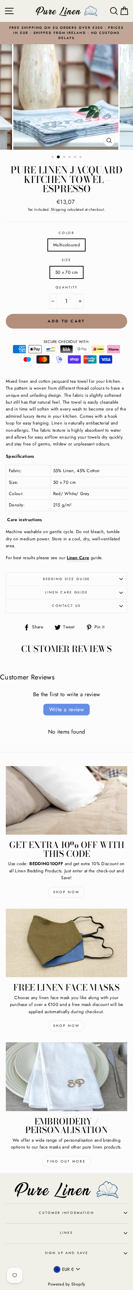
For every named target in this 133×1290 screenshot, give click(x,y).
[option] (66, 33)
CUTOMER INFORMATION (66, 1213)
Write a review (66, 709)
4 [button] (70, 157)
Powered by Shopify (66, 1284)
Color (66, 233)
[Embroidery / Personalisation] (66, 1076)
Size (66, 260)
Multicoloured (66, 245)
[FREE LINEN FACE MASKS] (66, 943)
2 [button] (58, 157)
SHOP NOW (66, 1025)
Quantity (67, 287)
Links (66, 1232)
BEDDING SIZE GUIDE (66, 579)
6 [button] (81, 157)
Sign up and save (66, 1253)
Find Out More (66, 1161)
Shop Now (66, 892)
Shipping (58, 209)
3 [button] (64, 157)
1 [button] (53, 157)
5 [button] (75, 157)
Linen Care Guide (66, 592)
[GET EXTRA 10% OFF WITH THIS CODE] (66, 800)
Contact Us (66, 605)
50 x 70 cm (66, 272)
